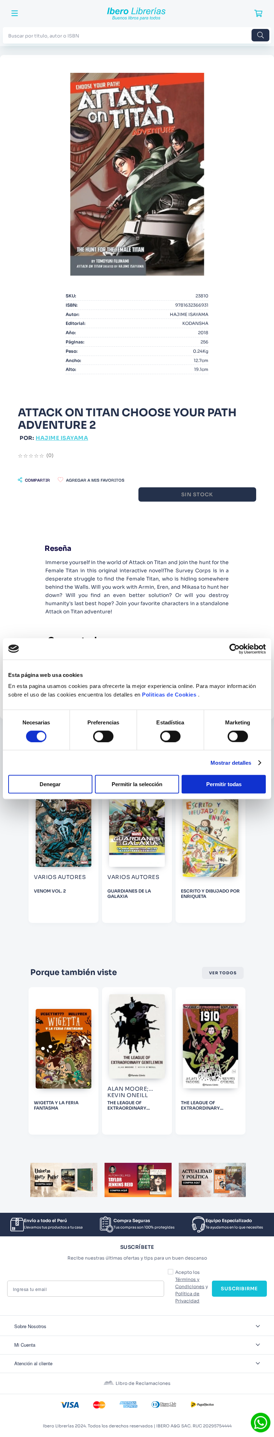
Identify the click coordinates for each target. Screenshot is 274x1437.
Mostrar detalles (231, 762)
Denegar (50, 784)
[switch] (103, 736)
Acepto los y (191, 1287)
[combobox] (137, 35)
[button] (34, 480)
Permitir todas (224, 784)
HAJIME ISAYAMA (62, 437)
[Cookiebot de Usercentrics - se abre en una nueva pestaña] (234, 648)
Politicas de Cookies (169, 695)
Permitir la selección (137, 784)
